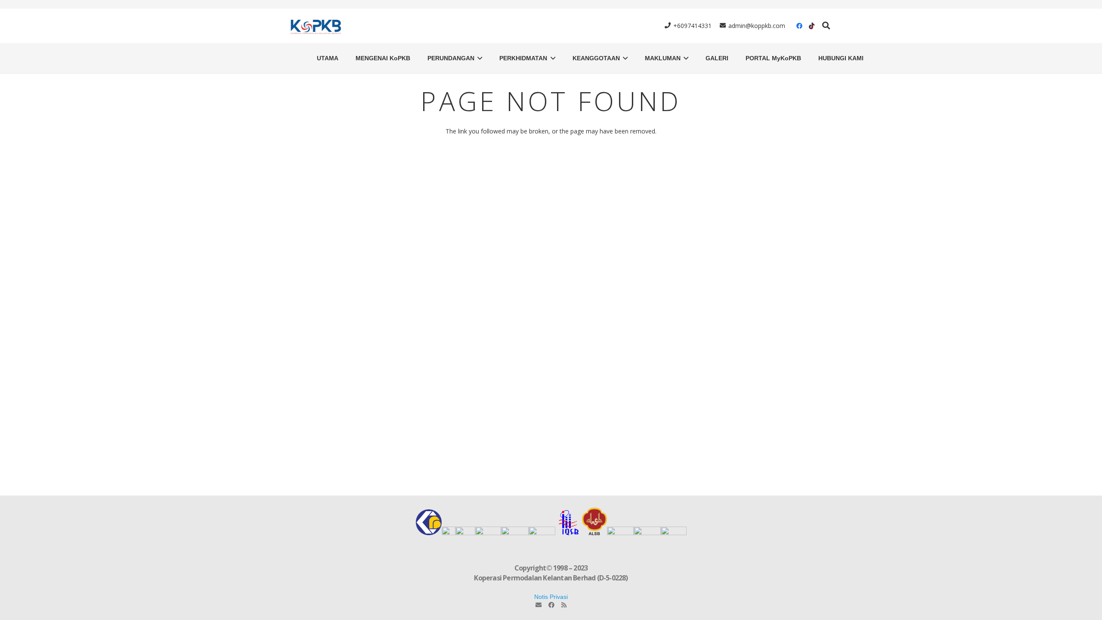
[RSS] (563, 605)
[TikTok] (811, 26)
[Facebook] (799, 26)
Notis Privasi (551, 596)
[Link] (314, 26)
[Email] (539, 605)
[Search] (826, 25)
